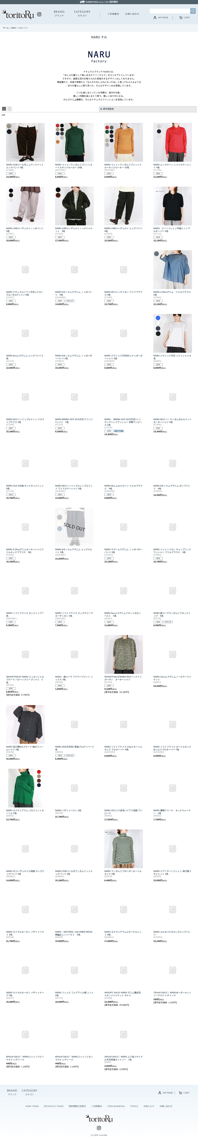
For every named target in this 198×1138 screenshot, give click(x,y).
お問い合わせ (132, 14)
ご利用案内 (113, 14)
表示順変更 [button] (108, 109)
